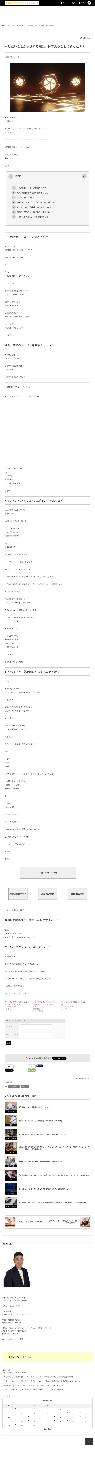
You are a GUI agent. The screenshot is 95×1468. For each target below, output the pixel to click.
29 (22, 1426)
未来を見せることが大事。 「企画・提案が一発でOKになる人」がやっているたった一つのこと (34, 1385)
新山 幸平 (9, 57)
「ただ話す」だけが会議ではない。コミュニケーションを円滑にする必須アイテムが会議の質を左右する (37, 1377)
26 (73, 1422)
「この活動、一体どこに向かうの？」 (32, 188)
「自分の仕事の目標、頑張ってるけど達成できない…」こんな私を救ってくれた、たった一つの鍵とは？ (54, 1175)
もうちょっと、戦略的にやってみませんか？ (35, 207)
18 (60, 1418)
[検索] (89, 1441)
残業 (11, 1125)
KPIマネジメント (14, 1086)
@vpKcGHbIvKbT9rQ (41, 1058)
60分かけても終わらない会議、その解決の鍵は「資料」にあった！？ (42, 1161)
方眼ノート (25, 1086)
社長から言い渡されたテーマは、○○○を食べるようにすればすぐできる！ (45, 1004)
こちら (27, 1357)
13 (86, 1414)
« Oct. (45, 1429)
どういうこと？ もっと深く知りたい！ (33, 217)
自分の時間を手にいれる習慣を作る (14, 1372)
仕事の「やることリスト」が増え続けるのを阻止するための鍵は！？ (42, 1121)
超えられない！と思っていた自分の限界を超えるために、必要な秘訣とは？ (44, 1189)
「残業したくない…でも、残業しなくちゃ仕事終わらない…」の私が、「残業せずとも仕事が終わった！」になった (41, 1381)
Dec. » (50, 1429)
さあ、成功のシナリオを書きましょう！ (33, 193)
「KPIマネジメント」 (26, 197)
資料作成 (11, 1111)
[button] (89, 3)
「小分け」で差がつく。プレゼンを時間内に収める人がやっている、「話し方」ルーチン (32, 1389)
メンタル (11, 1152)
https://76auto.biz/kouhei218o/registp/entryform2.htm (24, 971)
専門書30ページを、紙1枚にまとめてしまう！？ (35, 1107)
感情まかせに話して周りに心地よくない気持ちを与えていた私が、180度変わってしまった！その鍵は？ (54, 1202)
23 (34, 1422)
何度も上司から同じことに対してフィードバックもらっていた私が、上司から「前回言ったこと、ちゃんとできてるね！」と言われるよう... (54, 1148)
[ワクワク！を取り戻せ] (22, 3)
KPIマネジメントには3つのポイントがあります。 (37, 202)
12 (73, 1414)
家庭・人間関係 (11, 1138)
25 (60, 1422)
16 (34, 1418)
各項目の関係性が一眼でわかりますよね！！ (35, 212)
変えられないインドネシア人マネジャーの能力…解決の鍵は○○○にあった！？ (45, 1134)
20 (86, 1418)
